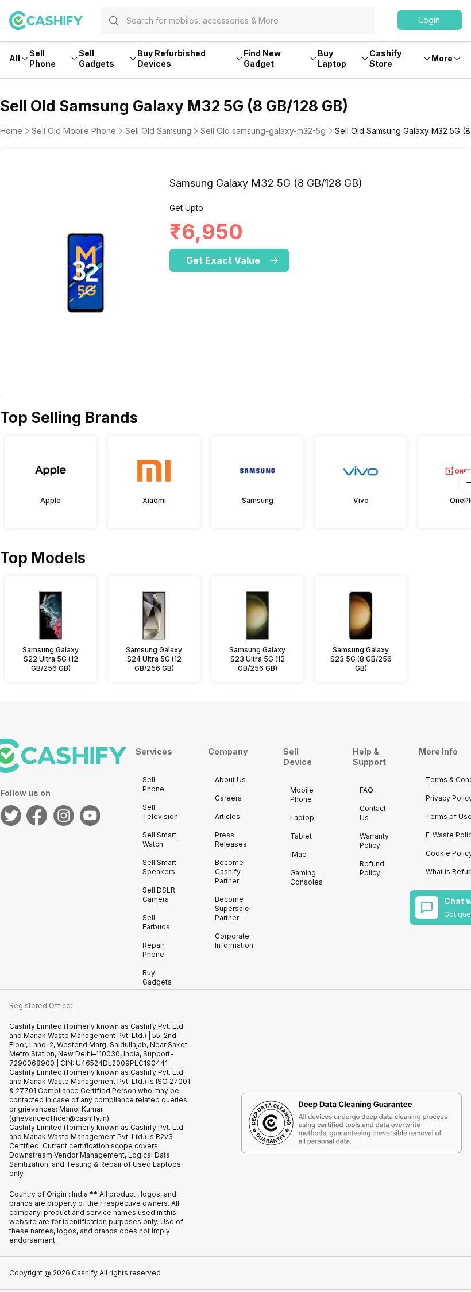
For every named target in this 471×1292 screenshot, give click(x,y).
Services (154, 751)
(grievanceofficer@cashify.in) (59, 1118)
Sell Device (297, 757)
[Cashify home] (55, 20)
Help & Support (369, 757)
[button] (429, 20)
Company (228, 751)
